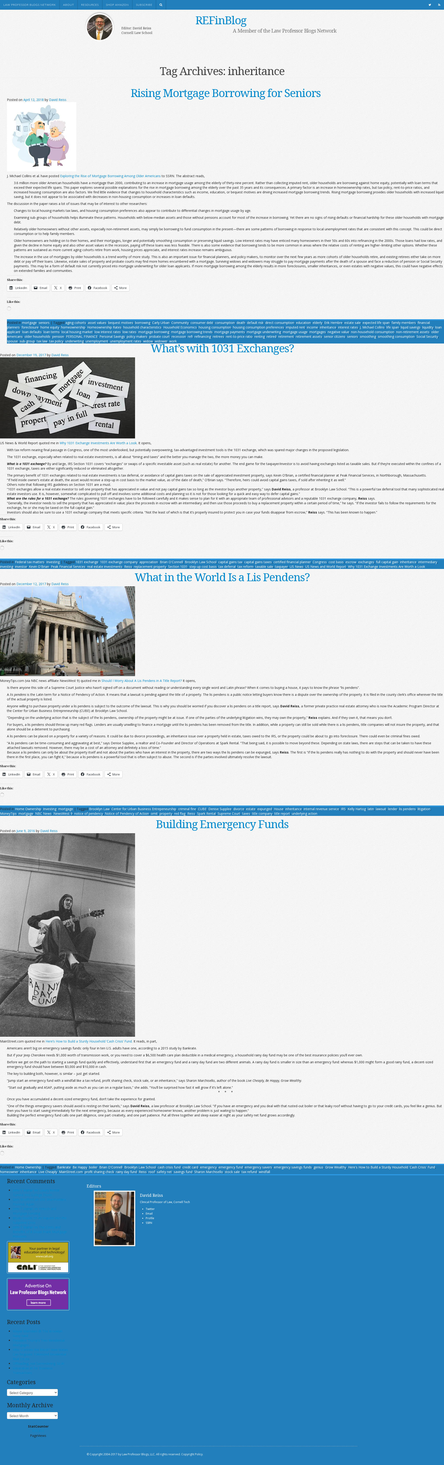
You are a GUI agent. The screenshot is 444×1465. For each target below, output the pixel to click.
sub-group (27, 341)
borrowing (142, 322)
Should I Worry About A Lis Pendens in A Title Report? (142, 680)
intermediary (427, 562)
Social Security (427, 336)
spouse (12, 341)
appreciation (148, 562)
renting (259, 336)
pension (58, 336)
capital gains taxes (258, 562)
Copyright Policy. (192, 1454)
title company (262, 813)
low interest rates (108, 332)
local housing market (77, 332)
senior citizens (334, 336)
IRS (343, 809)
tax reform (245, 566)
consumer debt (202, 322)
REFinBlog (220, 19)
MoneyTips (8, 813)
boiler (93, 1167)
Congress (320, 562)
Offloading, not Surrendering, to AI (38, 1363)
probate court (159, 336)
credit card (190, 1167)
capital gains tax (230, 562)
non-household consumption (372, 332)
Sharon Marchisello (208, 1172)
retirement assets (309, 336)
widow (148, 341)
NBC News (43, 813)
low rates (129, 332)
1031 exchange (87, 562)
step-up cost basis (203, 566)
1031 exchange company (119, 562)
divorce (238, 809)
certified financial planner (292, 562)
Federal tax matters (29, 562)
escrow (350, 562)
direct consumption (279, 322)
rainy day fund (126, 1172)
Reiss (128, 566)
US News (296, 566)
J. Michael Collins (372, 327)
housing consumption (215, 327)
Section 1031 (178, 566)
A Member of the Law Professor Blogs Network (284, 30)
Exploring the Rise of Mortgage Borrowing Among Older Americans (110, 176)
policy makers (137, 336)
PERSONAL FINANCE (82, 336)
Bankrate (64, 1167)
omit (154, 813)
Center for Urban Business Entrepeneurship (143, 809)
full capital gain (387, 562)
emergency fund (231, 1167)
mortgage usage (295, 332)
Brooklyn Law (99, 809)
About (68, 4)
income (312, 327)
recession (179, 336)
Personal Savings (112, 336)
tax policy (56, 341)
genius (318, 1167)
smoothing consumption (396, 336)
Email (149, 1214)
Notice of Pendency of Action (127, 813)
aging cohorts (75, 322)
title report (282, 813)
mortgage (29, 322)
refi (190, 336)
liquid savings (410, 327)
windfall (264, 1172)
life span (392, 327)
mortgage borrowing (153, 332)
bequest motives (120, 322)
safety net (164, 1172)
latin (371, 809)
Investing (53, 562)
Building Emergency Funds (222, 823)
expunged (264, 809)
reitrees (218, 336)
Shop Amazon (117, 4)
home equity (49, 327)
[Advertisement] (215, 47)
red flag (179, 813)
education (303, 322)
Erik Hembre (333, 322)
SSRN (149, 1223)
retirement (286, 336)
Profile (150, 1218)
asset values (97, 322)
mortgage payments (229, 332)
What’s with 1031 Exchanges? (222, 348)
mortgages (317, 332)
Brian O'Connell (171, 562)
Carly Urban (161, 322)
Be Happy (80, 1167)
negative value (338, 332)
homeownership (73, 327)
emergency (208, 1167)
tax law (42, 341)
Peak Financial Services (68, 566)
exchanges (366, 562)
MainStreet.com (71, 1172)
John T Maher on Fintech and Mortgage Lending (34, 1211)
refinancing (202, 336)
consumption (225, 322)
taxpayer (281, 566)
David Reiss (57, 99)
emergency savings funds (293, 1167)
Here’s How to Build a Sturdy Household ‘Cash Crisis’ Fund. (89, 1041)
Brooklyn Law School (200, 562)
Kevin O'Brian (39, 566)
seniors (44, 322)
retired (271, 336)
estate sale (352, 322)
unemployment (97, 341)
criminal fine (187, 809)
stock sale (232, 1172)
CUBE (202, 809)
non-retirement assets (412, 332)
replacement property (150, 566)
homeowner (9, 1172)
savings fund (183, 1172)
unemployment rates (125, 341)
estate (251, 809)
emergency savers (258, 1167)
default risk (255, 322)
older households (37, 336)
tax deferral (227, 566)
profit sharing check (99, 1172)
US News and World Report (325, 566)
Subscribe (144, 4)
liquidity (427, 327)
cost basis (336, 562)
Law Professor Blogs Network (29, 4)
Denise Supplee (219, 809)
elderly (317, 322)
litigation (424, 809)
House (279, 809)
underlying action (304, 813)
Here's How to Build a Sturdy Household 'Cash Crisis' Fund (391, 1167)
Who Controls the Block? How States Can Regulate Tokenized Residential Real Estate (40, 1354)
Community (180, 322)
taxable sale (264, 566)
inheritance (328, 327)
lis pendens (407, 809)
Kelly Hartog (357, 809)
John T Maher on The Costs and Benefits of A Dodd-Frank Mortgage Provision (40, 1232)
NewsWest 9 (62, 813)
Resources (90, 4)
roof (151, 1172)
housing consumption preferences (258, 327)
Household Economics (180, 327)
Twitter (150, 1209)
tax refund (249, 1172)
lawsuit (381, 809)
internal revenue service (321, 809)
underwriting (74, 341)
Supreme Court (229, 813)
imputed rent (295, 327)
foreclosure (30, 327)
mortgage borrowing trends (192, 332)
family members (404, 322)
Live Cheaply (47, 1172)
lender (392, 809)
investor (21, 566)
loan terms (51, 332)
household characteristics (142, 327)
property (166, 813)
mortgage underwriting (264, 332)
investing (6, 566)
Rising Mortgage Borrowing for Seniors (226, 92)
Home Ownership (28, 809)
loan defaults (32, 332)
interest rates (348, 327)
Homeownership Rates (104, 327)
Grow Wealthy (335, 1167)
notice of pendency (88, 813)
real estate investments (104, 566)
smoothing (368, 336)
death (241, 322)
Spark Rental (206, 813)
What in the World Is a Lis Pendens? (222, 576)
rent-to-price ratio (239, 336)
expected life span (376, 322)
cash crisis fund (169, 1167)
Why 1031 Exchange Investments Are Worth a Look (98, 443)
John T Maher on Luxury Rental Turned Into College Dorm (36, 1192)
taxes (246, 813)
